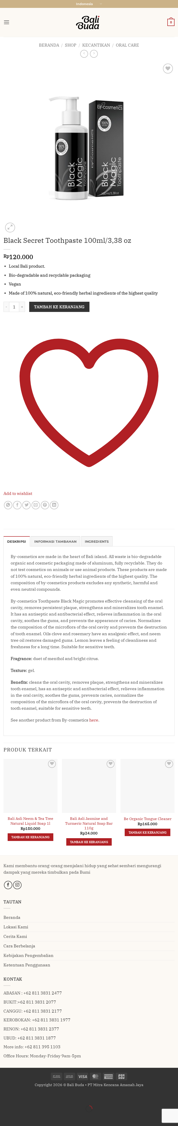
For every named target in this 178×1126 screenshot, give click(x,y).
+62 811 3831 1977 (51, 1020)
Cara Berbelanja (19, 946)
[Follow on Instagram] (17, 885)
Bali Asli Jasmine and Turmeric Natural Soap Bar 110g (89, 823)
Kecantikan (96, 45)
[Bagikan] (35, 1096)
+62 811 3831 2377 (40, 1029)
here (93, 720)
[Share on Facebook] (17, 505)
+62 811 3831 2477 (42, 993)
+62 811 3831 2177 (42, 1011)
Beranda (49, 45)
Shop (70, 45)
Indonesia (84, 4)
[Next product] (84, 54)
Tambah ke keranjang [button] (30, 837)
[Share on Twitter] (26, 505)
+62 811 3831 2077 (37, 1002)
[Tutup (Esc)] (49, 1096)
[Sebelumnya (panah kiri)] (5, 1117)
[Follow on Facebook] (8, 885)
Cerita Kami (15, 936)
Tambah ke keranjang (59, 306)
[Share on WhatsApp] (8, 505)
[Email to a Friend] (36, 505)
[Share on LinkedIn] (54, 505)
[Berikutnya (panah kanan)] (20, 1117)
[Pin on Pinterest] (45, 505)
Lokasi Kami (15, 927)
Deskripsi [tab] (16, 541)
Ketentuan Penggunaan (26, 965)
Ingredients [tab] (97, 541)
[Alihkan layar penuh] (20, 1096)
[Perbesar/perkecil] (5, 1096)
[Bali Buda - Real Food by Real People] (89, 22)
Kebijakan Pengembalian (28, 955)
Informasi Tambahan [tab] (55, 541)
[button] (6, 22)
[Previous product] (94, 54)
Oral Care (127, 45)
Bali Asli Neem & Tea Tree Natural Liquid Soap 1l (30, 821)
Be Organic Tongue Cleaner (148, 818)
